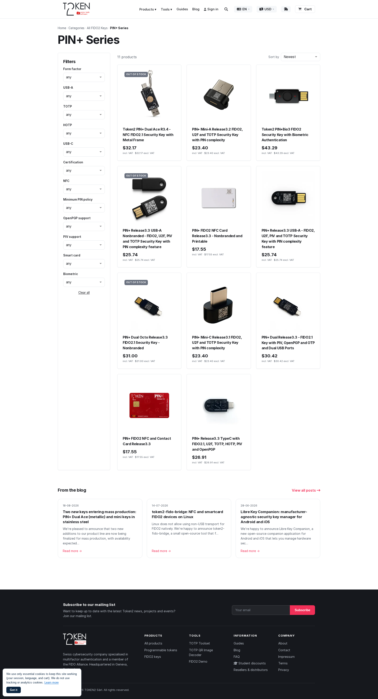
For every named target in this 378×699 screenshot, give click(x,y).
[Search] (226, 9)
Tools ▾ (166, 9)
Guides (182, 9)
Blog (196, 9)
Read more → (72, 551)
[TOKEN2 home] (76, 9)
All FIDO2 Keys (97, 28)
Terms (283, 663)
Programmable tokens (160, 650)
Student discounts (252, 663)
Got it (13, 690)
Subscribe (302, 610)
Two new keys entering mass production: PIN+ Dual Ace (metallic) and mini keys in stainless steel (99, 517)
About (282, 643)
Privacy (283, 670)
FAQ (237, 656)
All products (153, 643)
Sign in (212, 9)
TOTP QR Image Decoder (201, 652)
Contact (284, 650)
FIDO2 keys (152, 656)
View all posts (304, 490)
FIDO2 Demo (198, 661)
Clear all (84, 292)
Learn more (51, 682)
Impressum (286, 656)
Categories (76, 28)
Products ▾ (147, 9)
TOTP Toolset (199, 643)
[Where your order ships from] (286, 9)
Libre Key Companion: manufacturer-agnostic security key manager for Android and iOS (274, 517)
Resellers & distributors (251, 670)
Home (62, 28)
